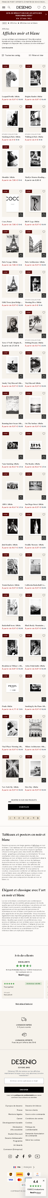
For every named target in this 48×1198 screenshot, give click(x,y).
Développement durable (13, 1123)
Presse (20, 1110)
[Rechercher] (9, 7)
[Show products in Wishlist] (39, 7)
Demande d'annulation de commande (34, 1135)
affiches (36, 845)
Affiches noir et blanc (29, 23)
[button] (35, 1187)
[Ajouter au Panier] (21, 89)
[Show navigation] (3, 7)
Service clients (31, 1110)
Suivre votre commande (35, 1114)
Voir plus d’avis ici (24, 1004)
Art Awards (18, 1145)
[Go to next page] (38, 818)
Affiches (13, 23)
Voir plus (24, 807)
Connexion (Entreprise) (13, 1149)
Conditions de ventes (34, 1119)
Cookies (28, 1123)
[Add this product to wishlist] (21, 66)
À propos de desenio (14, 1106)
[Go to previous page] (10, 818)
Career (20, 1119)
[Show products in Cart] (44, 7)
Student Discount (15, 1134)
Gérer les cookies (32, 1140)
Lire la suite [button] (7, 48)
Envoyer (24, 1090)
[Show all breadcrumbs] (4, 23)
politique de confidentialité (24, 1095)
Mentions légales (15, 1114)
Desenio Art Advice (33, 1106)
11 (33, 818)
